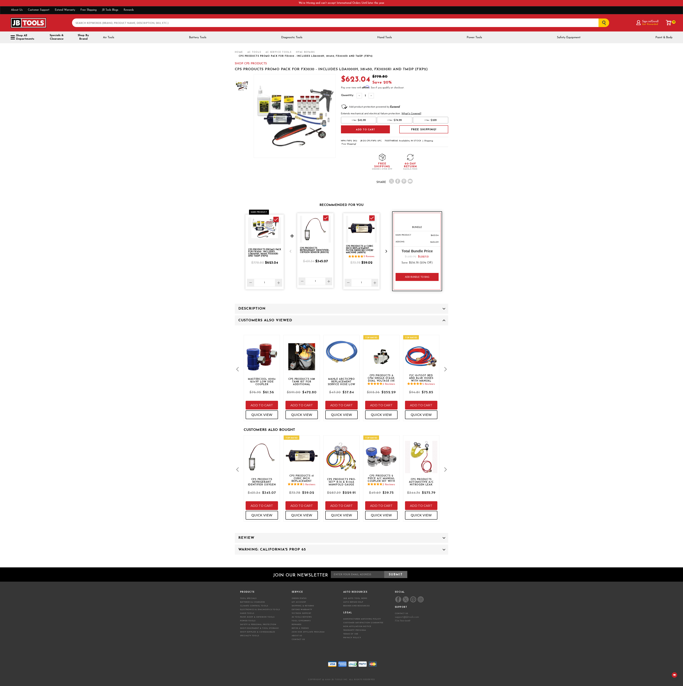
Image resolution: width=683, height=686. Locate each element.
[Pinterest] (403, 181)
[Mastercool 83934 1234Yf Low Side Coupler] (262, 359)
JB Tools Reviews (302, 617)
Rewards (129, 10)
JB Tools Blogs (110, 10)
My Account (299, 602)
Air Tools (108, 37)
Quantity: (347, 95)
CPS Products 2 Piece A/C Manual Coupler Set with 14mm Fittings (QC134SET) (381, 478)
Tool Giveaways (301, 621)
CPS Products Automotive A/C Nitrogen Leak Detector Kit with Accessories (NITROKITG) (421, 482)
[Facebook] (397, 181)
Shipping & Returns (303, 606)
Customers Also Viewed (265, 320)
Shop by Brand (83, 37)
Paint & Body (664, 37)
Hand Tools (384, 37)
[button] (290, 251)
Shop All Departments (25, 37)
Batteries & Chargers (252, 602)
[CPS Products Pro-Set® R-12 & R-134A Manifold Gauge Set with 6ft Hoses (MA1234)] (341, 459)
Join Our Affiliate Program (308, 632)
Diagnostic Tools (291, 37)
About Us (17, 10)
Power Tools (474, 37)
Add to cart (262, 405)
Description (252, 308)
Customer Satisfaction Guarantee (363, 623)
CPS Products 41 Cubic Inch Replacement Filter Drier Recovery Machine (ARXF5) (301, 478)
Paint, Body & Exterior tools (257, 617)
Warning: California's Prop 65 (272, 549)
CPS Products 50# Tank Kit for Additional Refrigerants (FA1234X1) (301, 381)
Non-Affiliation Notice (357, 626)
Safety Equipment (569, 37)
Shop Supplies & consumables (257, 632)
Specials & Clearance (56, 37)
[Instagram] (420, 599)
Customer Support (38, 10)
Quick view (261, 415)
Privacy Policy (352, 638)
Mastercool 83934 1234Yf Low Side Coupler (262, 381)
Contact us (401, 614)
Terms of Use (350, 634)
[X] (391, 181)
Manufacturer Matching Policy (362, 619)
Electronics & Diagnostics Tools (260, 610)
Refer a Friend (300, 628)
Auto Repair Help (353, 602)
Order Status (299, 598)
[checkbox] (276, 219)
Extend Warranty (65, 10)
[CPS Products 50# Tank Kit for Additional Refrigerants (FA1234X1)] (302, 359)
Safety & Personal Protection (258, 625)
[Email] (410, 181)
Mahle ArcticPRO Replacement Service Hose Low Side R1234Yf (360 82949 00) (341, 381)
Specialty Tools (249, 636)
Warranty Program (354, 630)
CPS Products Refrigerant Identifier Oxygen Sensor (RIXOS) (262, 482)
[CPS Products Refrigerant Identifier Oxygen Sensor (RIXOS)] (262, 459)
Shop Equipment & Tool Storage (259, 628)
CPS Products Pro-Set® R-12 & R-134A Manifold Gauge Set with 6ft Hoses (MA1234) (341, 482)
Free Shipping (88, 10)
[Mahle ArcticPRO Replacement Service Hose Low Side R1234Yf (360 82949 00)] (341, 354)
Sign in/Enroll (650, 21)
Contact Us (298, 639)
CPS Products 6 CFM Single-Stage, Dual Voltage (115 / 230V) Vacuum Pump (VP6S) (381, 378)
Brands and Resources (356, 606)
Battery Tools (197, 37)
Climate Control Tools (254, 606)
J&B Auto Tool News (355, 598)
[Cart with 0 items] (668, 23)
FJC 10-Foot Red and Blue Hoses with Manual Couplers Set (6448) (421, 378)
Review (246, 538)
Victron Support (301, 613)
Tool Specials (248, 598)
